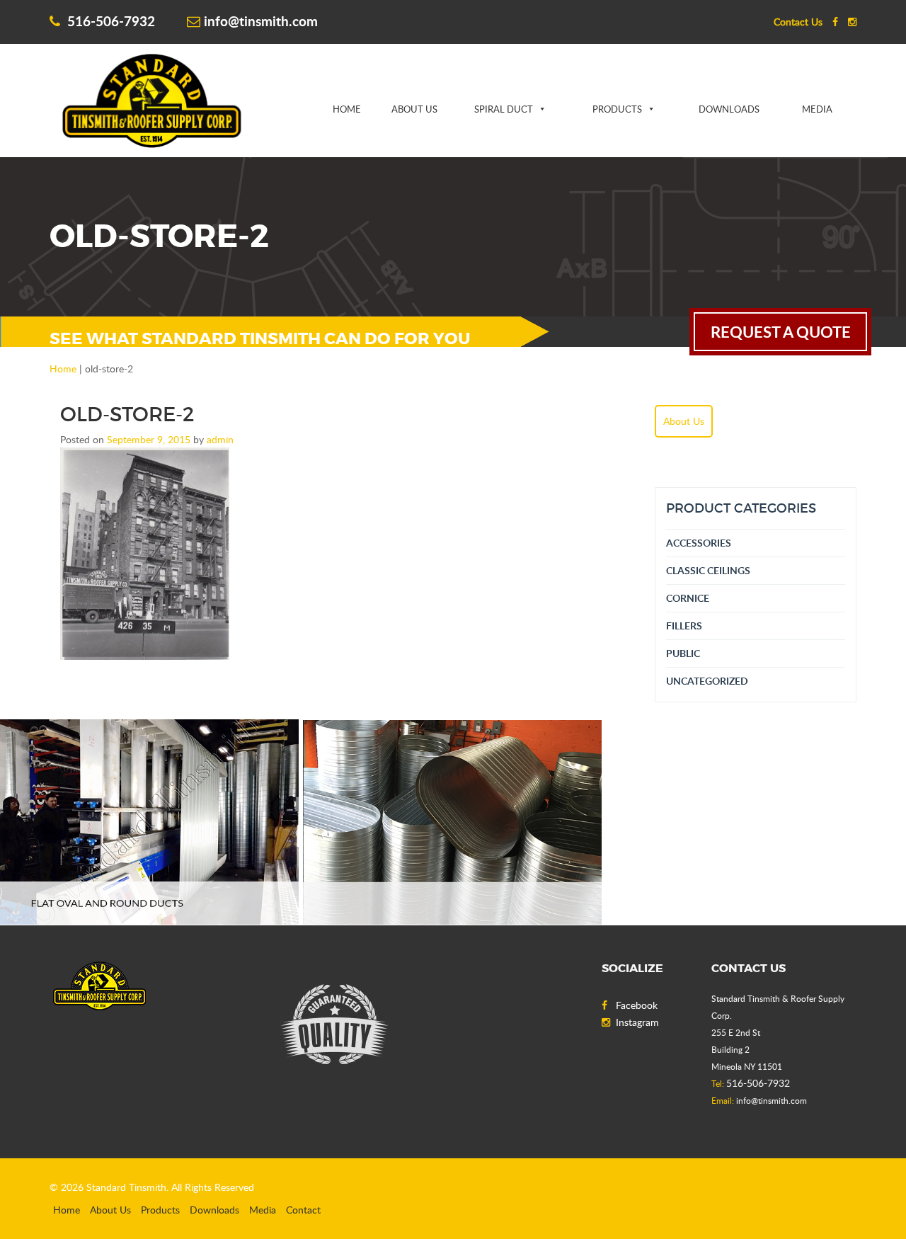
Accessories (698, 542)
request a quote (781, 332)
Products (617, 109)
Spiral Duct (503, 109)
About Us (414, 109)
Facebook (637, 1005)
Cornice (687, 598)
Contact (303, 1209)
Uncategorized (707, 680)
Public (683, 653)
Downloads (729, 109)
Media (817, 109)
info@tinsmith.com (261, 20)
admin (220, 439)
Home (347, 109)
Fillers (684, 625)
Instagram (637, 1022)
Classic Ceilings (708, 570)
